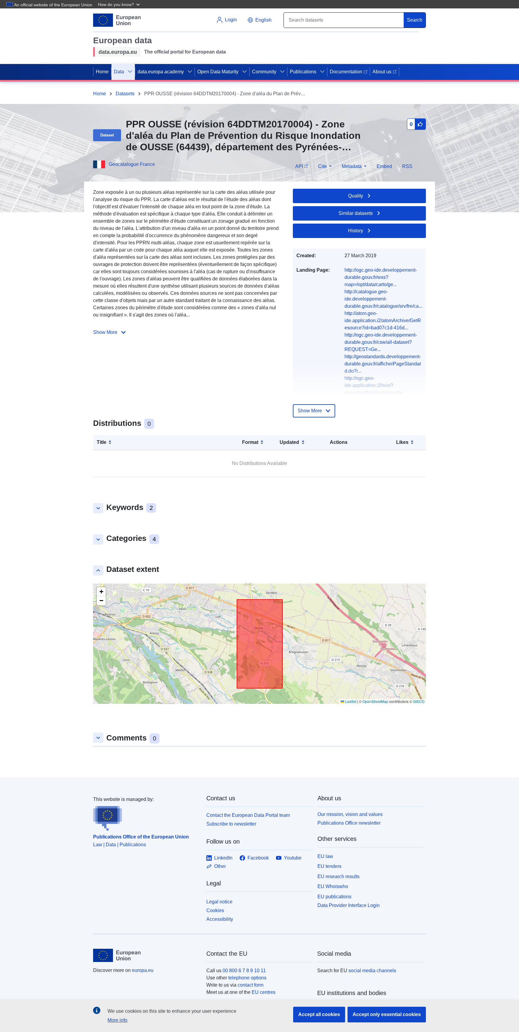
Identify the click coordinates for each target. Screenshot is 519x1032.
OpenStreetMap (375, 701)
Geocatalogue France (132, 164)
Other (220, 866)
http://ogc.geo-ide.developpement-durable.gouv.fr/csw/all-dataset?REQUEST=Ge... (380, 342)
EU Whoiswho (332, 886)
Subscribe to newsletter (231, 823)
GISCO (418, 701)
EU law (325, 856)
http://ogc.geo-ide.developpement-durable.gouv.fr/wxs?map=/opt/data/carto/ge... (380, 277)
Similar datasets (355, 213)
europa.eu (142, 970)
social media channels (372, 970)
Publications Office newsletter (349, 823)
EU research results (338, 876)
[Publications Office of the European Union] (146, 817)
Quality (355, 195)
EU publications (334, 896)
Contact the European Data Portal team (248, 815)
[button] (119, 4)
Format (250, 442)
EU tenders (329, 866)
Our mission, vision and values (350, 814)
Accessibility (219, 919)
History (355, 230)
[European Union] (146, 955)
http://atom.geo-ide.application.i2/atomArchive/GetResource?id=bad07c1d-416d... (382, 320)
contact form (250, 985)
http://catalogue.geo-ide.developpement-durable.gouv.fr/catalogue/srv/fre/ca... (383, 299)
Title (101, 442)
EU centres (263, 992)
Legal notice (219, 901)
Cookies (215, 910)
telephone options (247, 977)
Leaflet (350, 701)
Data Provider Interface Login (348, 905)
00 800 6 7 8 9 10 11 (244, 970)
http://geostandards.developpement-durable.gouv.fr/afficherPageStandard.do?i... (382, 364)
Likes (402, 442)
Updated (289, 442)
